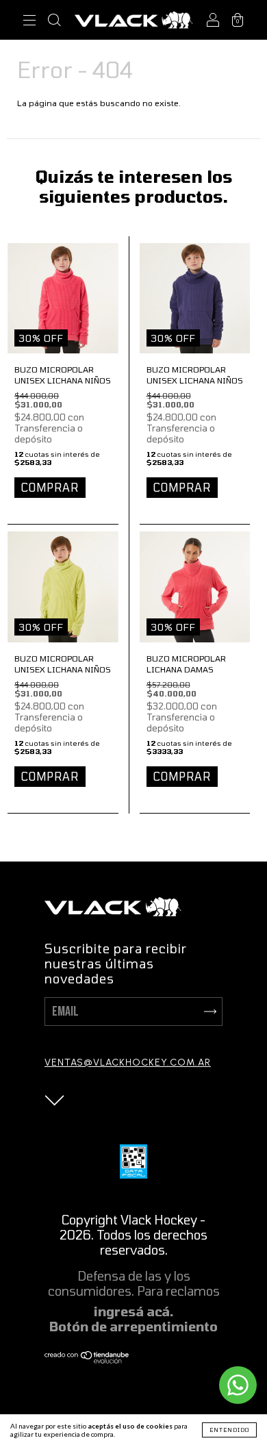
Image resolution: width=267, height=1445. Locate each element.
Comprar (50, 487)
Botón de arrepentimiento (133, 1326)
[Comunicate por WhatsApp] (238, 1385)
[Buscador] (54, 21)
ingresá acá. (134, 1311)
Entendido (229, 1430)
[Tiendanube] (87, 1358)
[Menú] (29, 21)
